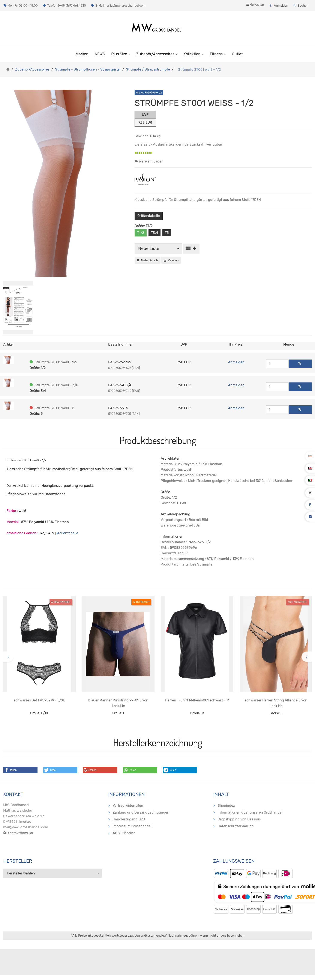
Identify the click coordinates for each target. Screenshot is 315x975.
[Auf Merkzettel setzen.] (191, 249)
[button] (20, 770)
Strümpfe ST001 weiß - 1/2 (55, 362)
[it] (310, 480)
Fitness (217, 54)
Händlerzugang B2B (129, 819)
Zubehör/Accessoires (155, 54)
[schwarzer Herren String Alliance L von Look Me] (276, 644)
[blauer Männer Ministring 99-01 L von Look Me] (118, 644)
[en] (310, 468)
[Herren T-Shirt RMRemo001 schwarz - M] (197, 644)
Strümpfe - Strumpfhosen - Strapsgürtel (87, 69)
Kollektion (192, 54)
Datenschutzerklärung (236, 826)
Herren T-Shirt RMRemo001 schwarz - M (197, 700)
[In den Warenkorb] (300, 364)
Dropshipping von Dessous (239, 819)
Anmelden (281, 6)
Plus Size (119, 54)
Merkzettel (256, 5)
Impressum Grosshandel (132, 826)
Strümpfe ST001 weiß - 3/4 (56, 385)
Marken (82, 54)
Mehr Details (149, 260)
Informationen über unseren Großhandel (250, 812)
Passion (172, 260)
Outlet (237, 54)
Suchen (303, 6)
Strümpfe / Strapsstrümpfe (148, 69)
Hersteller (17, 861)
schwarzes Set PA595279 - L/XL (39, 700)
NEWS (100, 54)
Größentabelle (148, 216)
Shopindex (226, 805)
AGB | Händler (124, 833)
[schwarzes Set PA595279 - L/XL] (39, 644)
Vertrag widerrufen (128, 805)
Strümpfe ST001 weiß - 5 (54, 408)
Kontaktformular (20, 833)
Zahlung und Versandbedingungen (141, 812)
